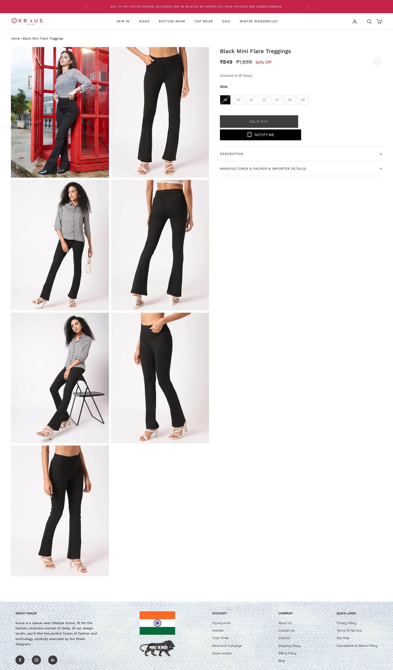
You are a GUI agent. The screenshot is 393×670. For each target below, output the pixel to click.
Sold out (259, 121)
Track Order (220, 638)
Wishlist (218, 630)
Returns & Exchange (227, 646)
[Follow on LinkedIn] (52, 660)
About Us (285, 623)
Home (15, 38)
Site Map (343, 638)
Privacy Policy (346, 623)
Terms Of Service (349, 630)
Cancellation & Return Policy (357, 646)
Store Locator (222, 653)
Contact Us (286, 630)
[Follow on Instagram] (36, 660)
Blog (281, 661)
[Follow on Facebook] (20, 660)
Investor (284, 638)
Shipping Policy (289, 646)
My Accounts (221, 623)
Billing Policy (287, 653)
